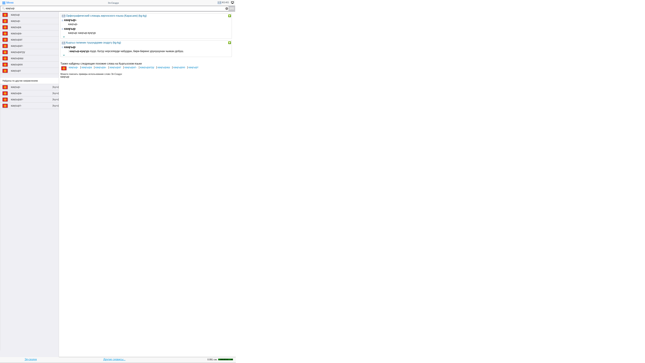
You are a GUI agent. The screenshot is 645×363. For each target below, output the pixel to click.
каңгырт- (35, 105)
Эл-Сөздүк (113, 3)
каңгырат (16, 39)
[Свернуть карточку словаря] (229, 15)
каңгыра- (16, 33)
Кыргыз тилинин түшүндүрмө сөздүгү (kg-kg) (93, 42)
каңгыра (16, 27)
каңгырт (16, 70)
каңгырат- (17, 45)
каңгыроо (17, 64)
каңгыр (15, 14)
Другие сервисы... (114, 359)
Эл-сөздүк (31, 359)
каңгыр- (15, 20)
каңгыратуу (18, 52)
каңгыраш (17, 58)
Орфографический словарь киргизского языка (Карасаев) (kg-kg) (106, 15)
